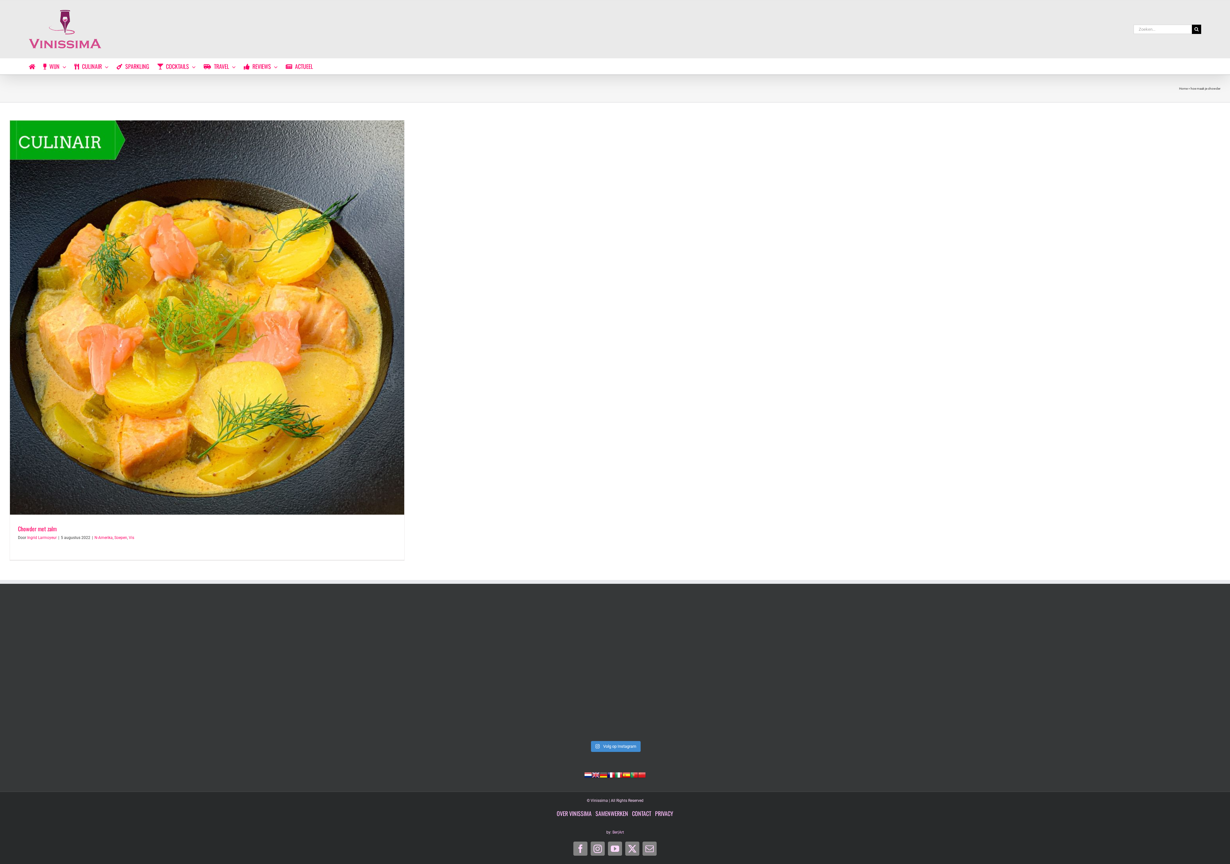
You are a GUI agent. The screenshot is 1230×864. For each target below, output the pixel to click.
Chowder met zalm (37, 529)
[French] (611, 774)
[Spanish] (626, 774)
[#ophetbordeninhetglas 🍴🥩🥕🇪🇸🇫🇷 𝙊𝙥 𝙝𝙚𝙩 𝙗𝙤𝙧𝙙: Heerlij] (858, 668)
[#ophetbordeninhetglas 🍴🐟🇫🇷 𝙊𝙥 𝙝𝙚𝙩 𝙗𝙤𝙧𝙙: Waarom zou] (615, 668)
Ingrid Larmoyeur (42, 537)
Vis (131, 537)
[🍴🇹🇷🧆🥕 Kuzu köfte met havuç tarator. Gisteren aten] (129, 668)
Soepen (120, 537)
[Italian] (619, 774)
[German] (603, 774)
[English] (596, 774)
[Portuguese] (634, 774)
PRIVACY (664, 813)
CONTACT (641, 813)
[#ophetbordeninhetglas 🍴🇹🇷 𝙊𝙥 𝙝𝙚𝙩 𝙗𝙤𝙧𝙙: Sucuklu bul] (372, 668)
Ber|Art (618, 832)
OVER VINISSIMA (574, 813)
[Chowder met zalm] (207, 317)
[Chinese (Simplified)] (642, 774)
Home (1183, 88)
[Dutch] (588, 774)
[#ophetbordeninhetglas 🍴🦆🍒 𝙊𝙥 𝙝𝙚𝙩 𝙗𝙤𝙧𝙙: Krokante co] (1100, 668)
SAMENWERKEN (611, 813)
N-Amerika (103, 537)
